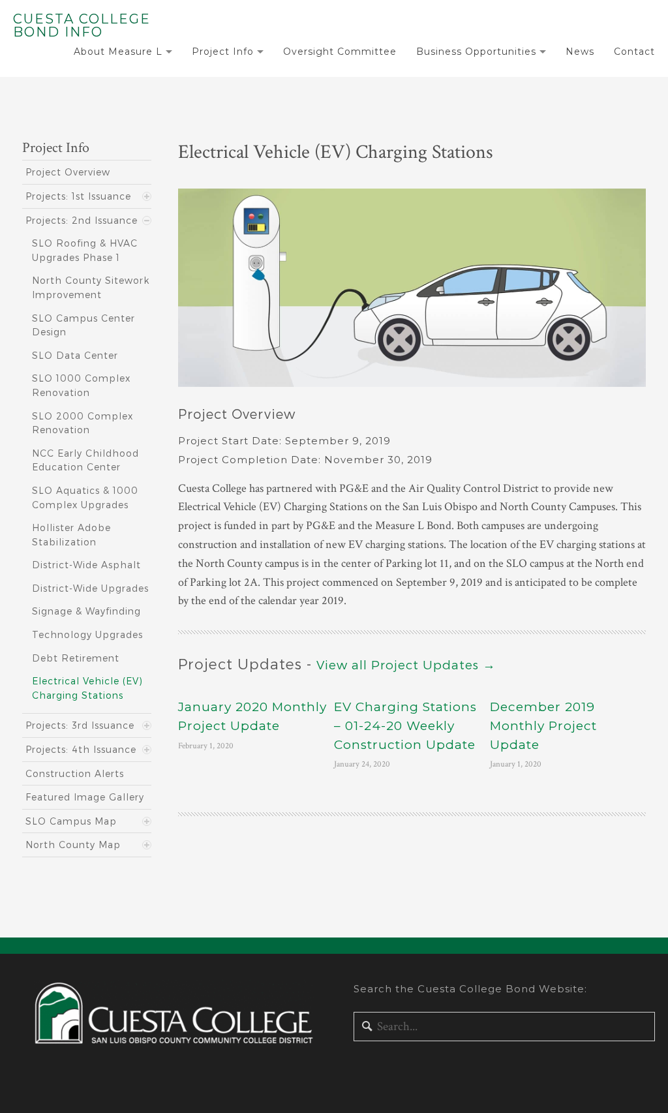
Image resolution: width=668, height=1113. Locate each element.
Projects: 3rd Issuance (79, 725)
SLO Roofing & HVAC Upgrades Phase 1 (85, 250)
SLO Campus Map (71, 821)
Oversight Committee (340, 51)
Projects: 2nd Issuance (81, 220)
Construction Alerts (74, 773)
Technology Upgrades (87, 634)
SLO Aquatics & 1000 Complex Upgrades (85, 497)
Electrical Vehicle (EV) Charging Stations (87, 688)
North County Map (73, 844)
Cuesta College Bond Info (82, 25)
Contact (634, 51)
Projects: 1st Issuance (78, 196)
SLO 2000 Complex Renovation (82, 423)
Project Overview (67, 171)
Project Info (223, 51)
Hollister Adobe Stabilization (71, 534)
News (580, 51)
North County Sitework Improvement (90, 287)
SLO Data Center (75, 355)
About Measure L (118, 51)
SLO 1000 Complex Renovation (81, 385)
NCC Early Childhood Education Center (85, 460)
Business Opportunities (476, 51)
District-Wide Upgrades (90, 588)
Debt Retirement (75, 657)
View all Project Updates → (406, 664)
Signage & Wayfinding (86, 611)
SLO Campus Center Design (83, 325)
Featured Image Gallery (84, 796)
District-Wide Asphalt (86, 564)
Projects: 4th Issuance (80, 749)
